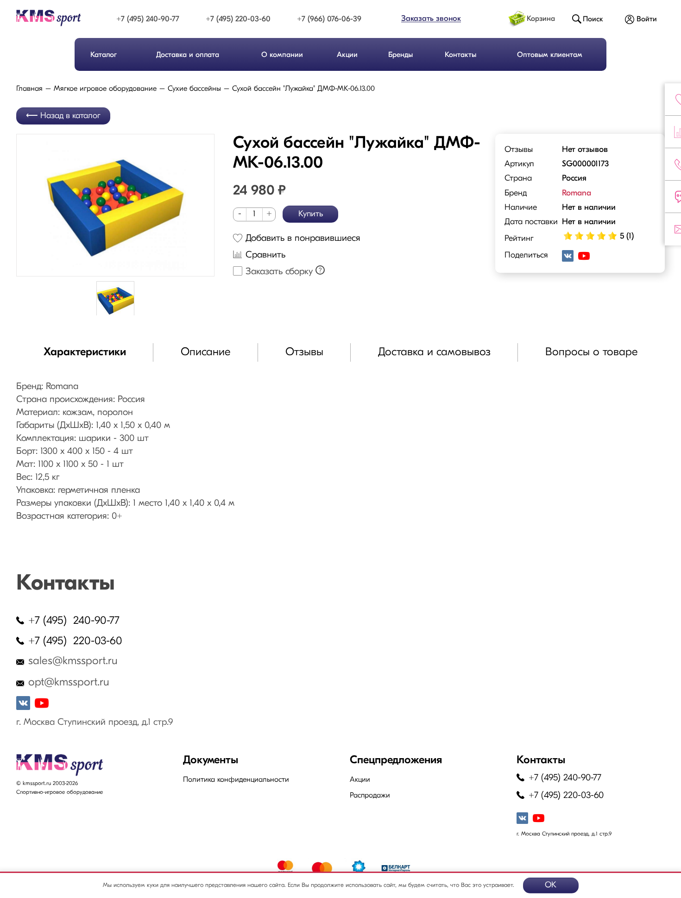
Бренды (400, 55)
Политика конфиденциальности (236, 780)
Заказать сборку (279, 271)
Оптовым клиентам (549, 55)
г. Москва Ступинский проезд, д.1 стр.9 (94, 722)
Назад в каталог (70, 116)
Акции (347, 55)
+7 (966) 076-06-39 (329, 19)
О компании (282, 55)
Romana (576, 193)
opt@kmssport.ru (68, 682)
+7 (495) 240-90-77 (147, 19)
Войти (647, 19)
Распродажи (370, 795)
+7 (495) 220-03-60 (238, 19)
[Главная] (57, 18)
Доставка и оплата (187, 55)
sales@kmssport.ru (73, 661)
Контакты (460, 55)
